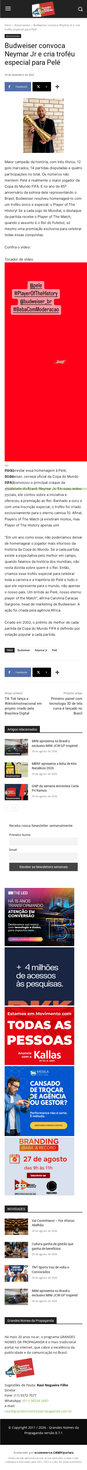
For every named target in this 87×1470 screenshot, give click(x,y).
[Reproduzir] (6, 465)
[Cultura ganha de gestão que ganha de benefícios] (16, 1250)
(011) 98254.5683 (35, 1400)
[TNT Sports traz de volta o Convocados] (16, 1273)
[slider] (9, 476)
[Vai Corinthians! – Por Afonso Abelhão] (16, 1227)
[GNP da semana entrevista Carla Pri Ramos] (16, 792)
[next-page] (15, 808)
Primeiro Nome (19, 835)
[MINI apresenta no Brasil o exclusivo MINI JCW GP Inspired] (16, 747)
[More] (57, 86)
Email (13, 850)
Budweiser (23, 650)
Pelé (54, 650)
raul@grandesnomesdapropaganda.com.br (38, 1411)
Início (8, 25)
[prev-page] (7, 808)
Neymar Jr (41, 650)
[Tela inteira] (6, 496)
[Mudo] (6, 490)
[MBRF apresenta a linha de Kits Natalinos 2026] (16, 770)
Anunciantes (22, 25)
